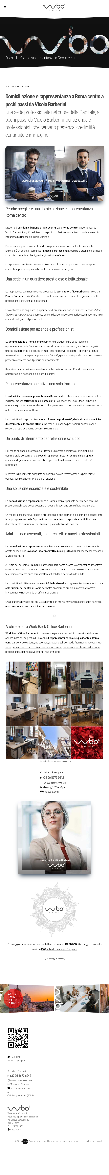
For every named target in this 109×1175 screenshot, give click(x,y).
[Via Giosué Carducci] (54, 742)
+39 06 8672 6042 (53, 778)
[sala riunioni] (87, 677)
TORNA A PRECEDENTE (18, 86)
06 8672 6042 (73, 944)
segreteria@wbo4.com (21, 1088)
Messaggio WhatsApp (53, 787)
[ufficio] (22, 709)
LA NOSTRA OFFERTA (54, 959)
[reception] (22, 677)
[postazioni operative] (22, 742)
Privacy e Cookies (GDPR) (22, 1095)
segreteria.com (51, 791)
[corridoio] (54, 677)
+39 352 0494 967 (50, 783)
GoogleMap (15, 1129)
